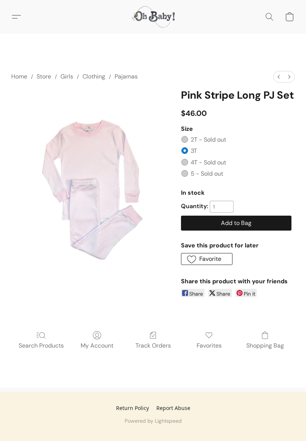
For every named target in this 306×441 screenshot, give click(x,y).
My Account (97, 345)
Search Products (41, 345)
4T (208, 162)
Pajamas (126, 76)
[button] (153, 17)
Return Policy (132, 407)
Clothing (93, 76)
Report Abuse (173, 407)
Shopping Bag (265, 345)
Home (19, 76)
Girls (66, 76)
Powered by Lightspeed (153, 420)
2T (208, 140)
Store (44, 76)
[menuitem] (279, 76)
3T (194, 151)
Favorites (209, 345)
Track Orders (153, 345)
